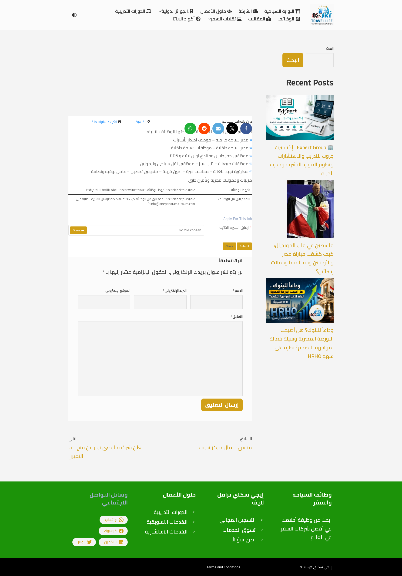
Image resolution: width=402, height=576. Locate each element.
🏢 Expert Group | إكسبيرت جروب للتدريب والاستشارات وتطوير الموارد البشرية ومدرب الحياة (302, 160)
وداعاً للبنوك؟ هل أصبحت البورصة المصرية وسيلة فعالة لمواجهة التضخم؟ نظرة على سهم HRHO (302, 343)
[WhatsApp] (190, 128)
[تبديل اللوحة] (74, 15)
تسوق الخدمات (239, 530)
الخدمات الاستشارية (166, 532)
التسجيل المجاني (237, 520)
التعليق (237, 317)
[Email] (218, 128)
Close (229, 246)
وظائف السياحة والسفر (312, 498)
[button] (160, 11)
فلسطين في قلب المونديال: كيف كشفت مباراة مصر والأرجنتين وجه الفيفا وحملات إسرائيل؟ (302, 258)
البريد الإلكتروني (175, 291)
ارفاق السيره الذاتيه (235, 227)
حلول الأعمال (179, 494)
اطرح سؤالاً (244, 539)
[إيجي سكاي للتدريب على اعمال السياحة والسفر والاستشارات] (321, 15)
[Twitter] (232, 128)
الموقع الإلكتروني (117, 291)
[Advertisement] (160, 76)
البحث (330, 49)
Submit (244, 246)
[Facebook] (246, 128)
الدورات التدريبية (171, 512)
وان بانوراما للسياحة (237, 121)
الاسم (238, 291)
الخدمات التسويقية (167, 522)
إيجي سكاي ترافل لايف (240, 498)
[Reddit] (204, 128)
